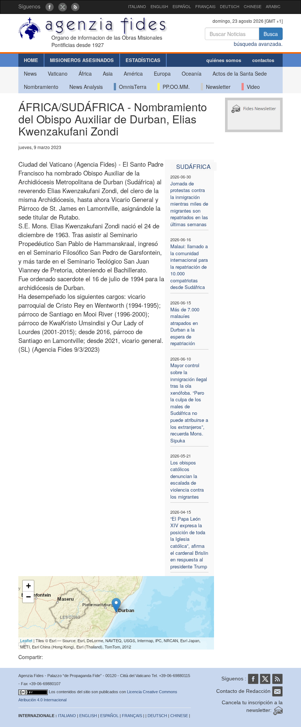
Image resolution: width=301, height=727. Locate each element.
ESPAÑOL (182, 6)
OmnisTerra (131, 86)
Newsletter (217, 86)
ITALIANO (137, 6)
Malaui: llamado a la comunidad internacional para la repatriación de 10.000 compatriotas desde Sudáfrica (189, 266)
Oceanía (192, 73)
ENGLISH (159, 6)
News (30, 73)
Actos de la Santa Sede (240, 73)
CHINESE (252, 6)
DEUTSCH (229, 6)
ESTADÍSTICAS (143, 60)
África (85, 73)
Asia (108, 73)
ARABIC (273, 6)
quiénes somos (223, 60)
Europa (162, 73)
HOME (31, 60)
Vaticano (58, 73)
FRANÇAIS (205, 6)
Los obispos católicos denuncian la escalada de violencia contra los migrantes (187, 479)
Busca (271, 33)
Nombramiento (41, 86)
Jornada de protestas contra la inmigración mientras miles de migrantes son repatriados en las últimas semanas (189, 204)
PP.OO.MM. (175, 86)
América (133, 73)
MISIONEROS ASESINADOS (82, 60)
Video (252, 86)
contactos (263, 60)
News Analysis (86, 86)
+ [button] (28, 585)
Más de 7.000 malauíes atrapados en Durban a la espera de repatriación (184, 326)
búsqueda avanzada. (258, 43)
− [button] (28, 596)
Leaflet (26, 640)
